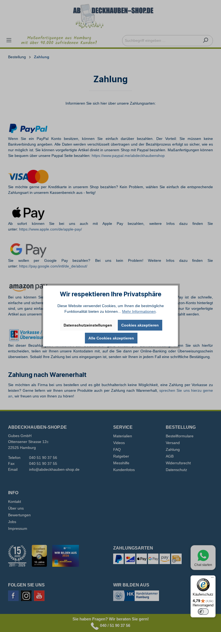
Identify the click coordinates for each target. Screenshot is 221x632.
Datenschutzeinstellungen (88, 325)
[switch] (203, 611)
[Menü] (212, 578)
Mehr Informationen (139, 311)
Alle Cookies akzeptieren (111, 338)
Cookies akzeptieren (140, 325)
